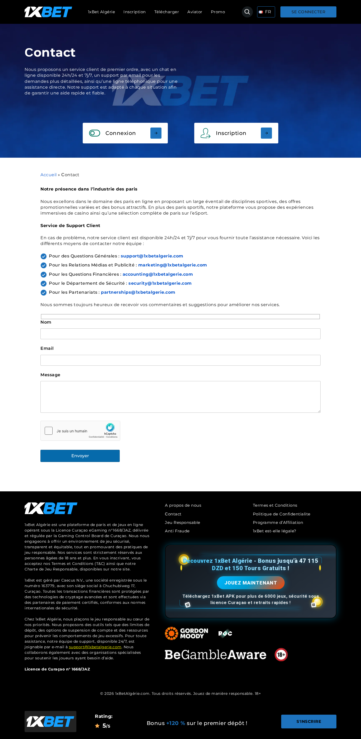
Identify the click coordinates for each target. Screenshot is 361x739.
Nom (46, 322)
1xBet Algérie (101, 11)
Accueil (48, 174)
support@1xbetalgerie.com (95, 647)
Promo (218, 11)
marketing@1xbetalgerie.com (172, 265)
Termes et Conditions (275, 505)
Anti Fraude (177, 530)
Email (47, 348)
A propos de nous (183, 505)
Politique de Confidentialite (282, 513)
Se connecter (308, 11)
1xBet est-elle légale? (275, 530)
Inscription (134, 11)
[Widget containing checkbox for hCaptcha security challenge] (80, 431)
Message (50, 374)
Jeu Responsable (182, 522)
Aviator (194, 11)
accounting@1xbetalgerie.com (158, 274)
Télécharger (166, 11)
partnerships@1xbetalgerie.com (138, 292)
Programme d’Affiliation (278, 522)
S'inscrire (309, 721)
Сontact (173, 513)
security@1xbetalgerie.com (160, 283)
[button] (266, 11)
